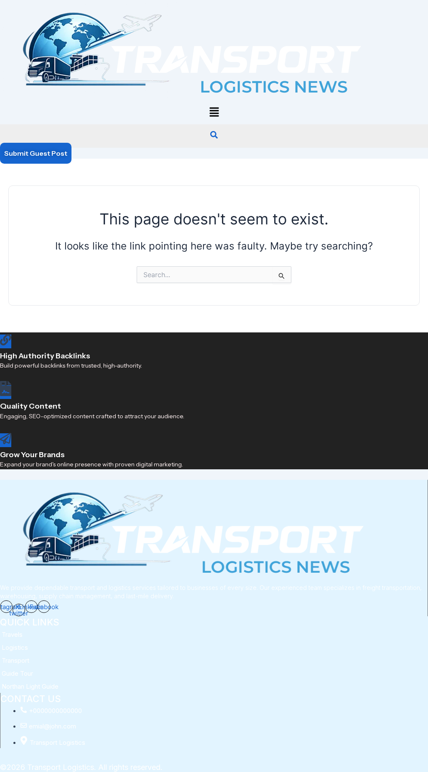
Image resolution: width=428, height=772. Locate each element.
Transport (15, 660)
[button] (214, 112)
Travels (12, 634)
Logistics (15, 647)
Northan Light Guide (30, 686)
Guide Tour (17, 673)
